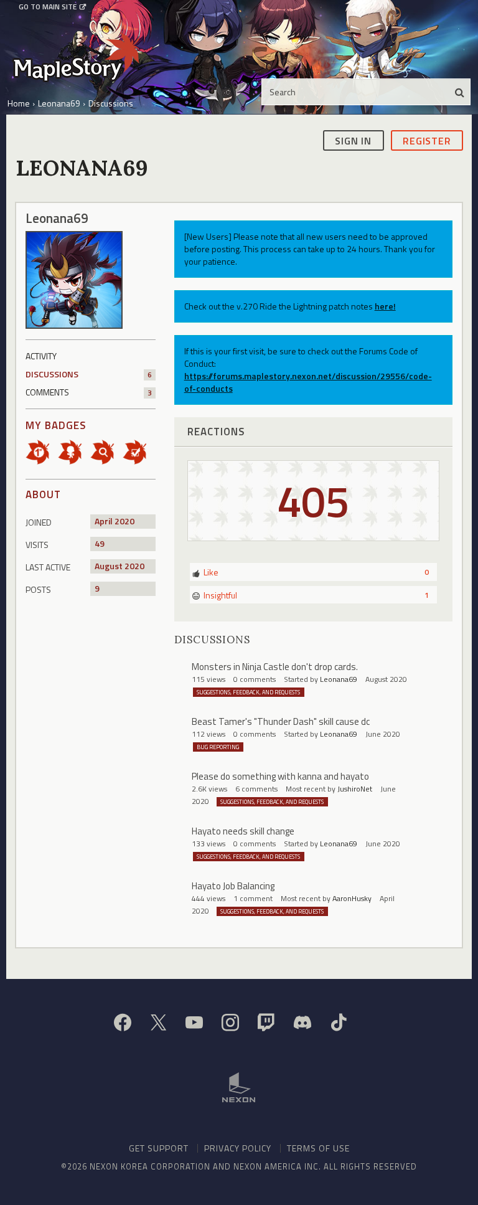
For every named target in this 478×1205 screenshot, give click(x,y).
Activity (41, 355)
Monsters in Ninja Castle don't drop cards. (275, 666)
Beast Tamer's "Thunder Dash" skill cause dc (281, 721)
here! (385, 306)
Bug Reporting (218, 747)
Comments (89, 392)
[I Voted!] (139, 451)
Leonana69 (338, 679)
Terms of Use (318, 1148)
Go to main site (48, 6)
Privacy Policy (237, 1148)
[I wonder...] (106, 451)
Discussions (89, 373)
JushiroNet (354, 789)
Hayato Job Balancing (233, 886)
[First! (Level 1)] (42, 451)
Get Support (159, 1148)
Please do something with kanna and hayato (280, 776)
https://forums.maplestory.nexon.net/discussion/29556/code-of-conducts (308, 382)
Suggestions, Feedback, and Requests (248, 692)
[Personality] (74, 451)
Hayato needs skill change (243, 831)
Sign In (353, 140)
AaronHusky (352, 898)
